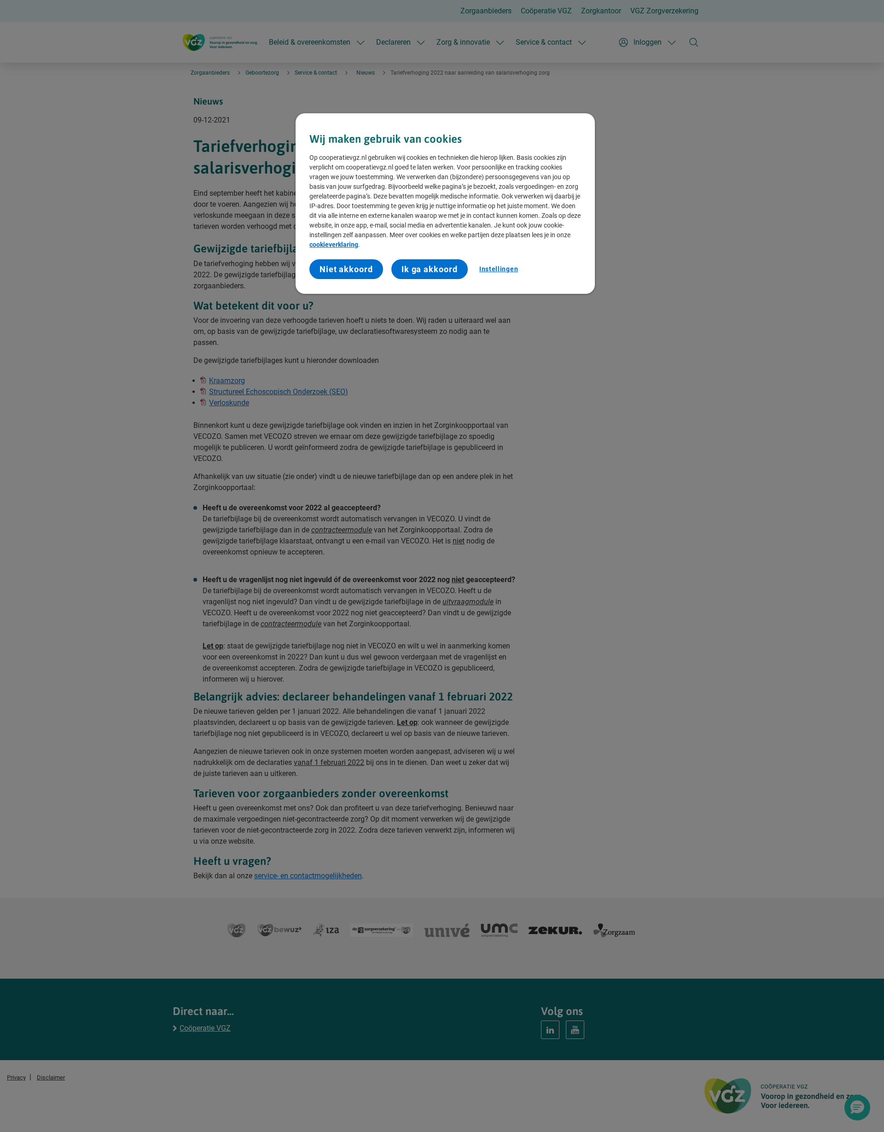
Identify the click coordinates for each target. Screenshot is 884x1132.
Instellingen (498, 269)
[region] (445, 203)
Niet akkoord (346, 269)
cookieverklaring (333, 244)
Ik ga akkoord (429, 269)
